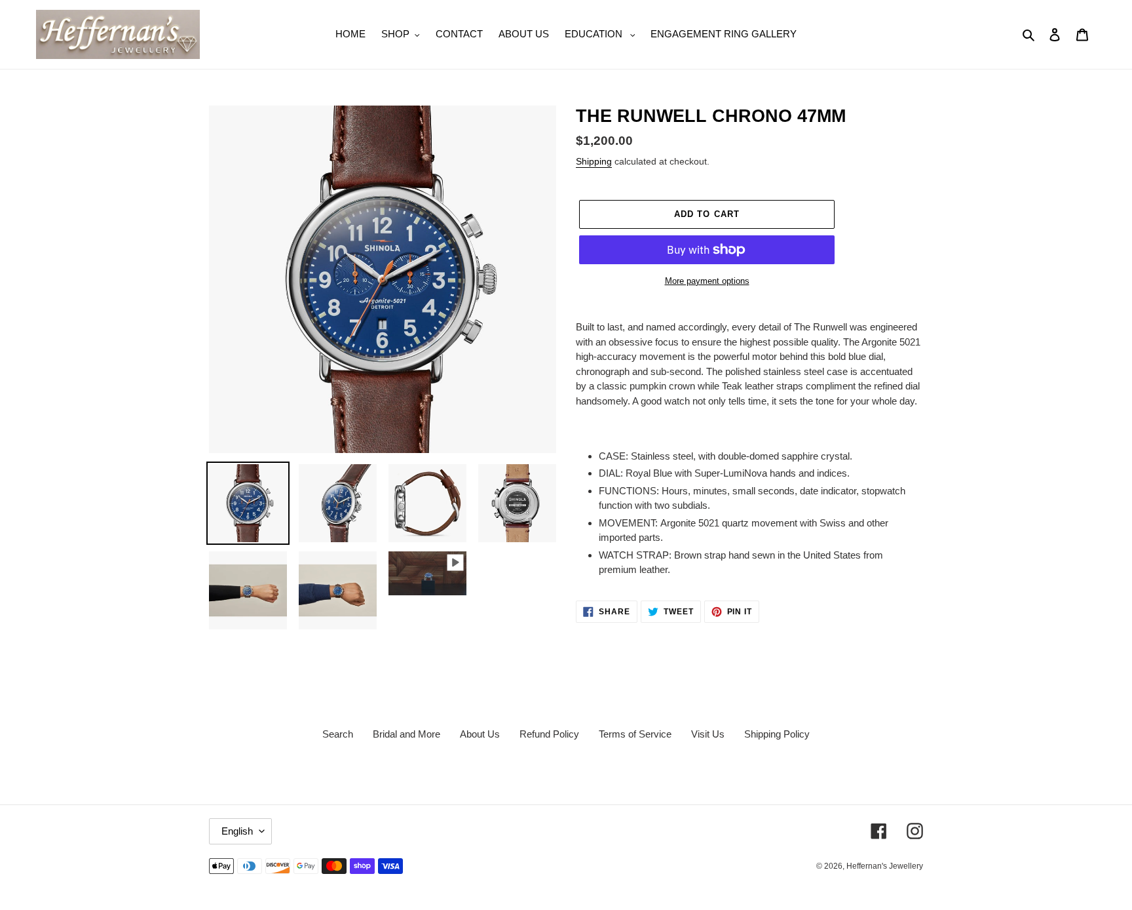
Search (337, 734)
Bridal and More (406, 734)
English (237, 831)
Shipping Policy (777, 734)
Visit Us (708, 734)
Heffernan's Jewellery (884, 866)
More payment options (707, 281)
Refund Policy (549, 734)
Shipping (594, 161)
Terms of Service (635, 734)
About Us (480, 734)
